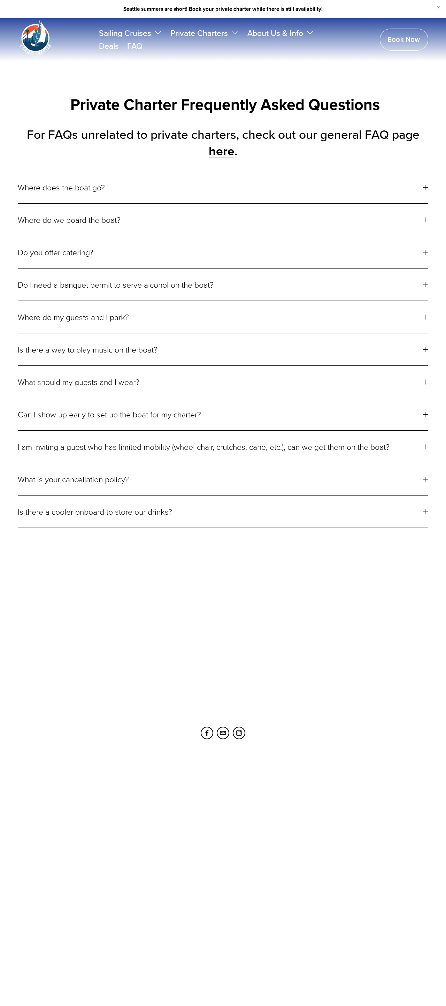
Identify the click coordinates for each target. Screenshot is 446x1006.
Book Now (404, 39)
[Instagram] (239, 733)
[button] (438, 7)
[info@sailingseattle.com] (223, 733)
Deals (109, 46)
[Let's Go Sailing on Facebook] (207, 733)
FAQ (135, 46)
